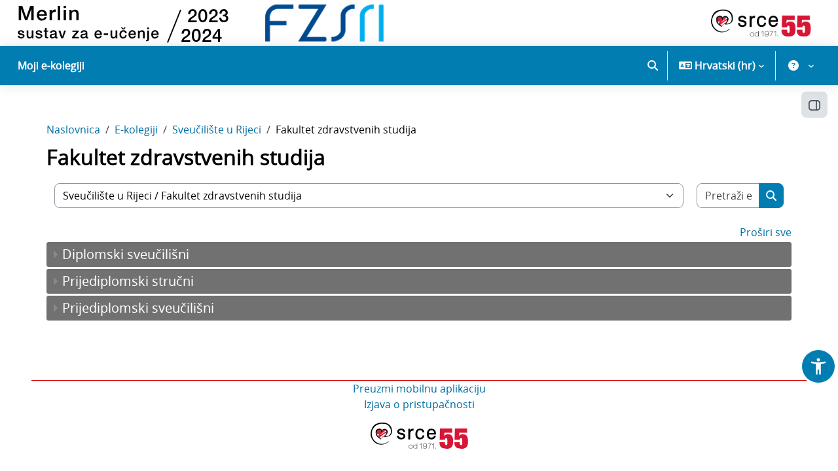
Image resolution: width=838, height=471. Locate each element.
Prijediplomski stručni (128, 281)
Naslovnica (73, 129)
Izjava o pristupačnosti (419, 404)
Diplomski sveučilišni (125, 254)
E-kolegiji (136, 129)
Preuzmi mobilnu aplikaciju (419, 388)
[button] (653, 65)
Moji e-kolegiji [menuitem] (51, 65)
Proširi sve (766, 232)
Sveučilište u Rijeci (216, 129)
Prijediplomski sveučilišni (138, 308)
